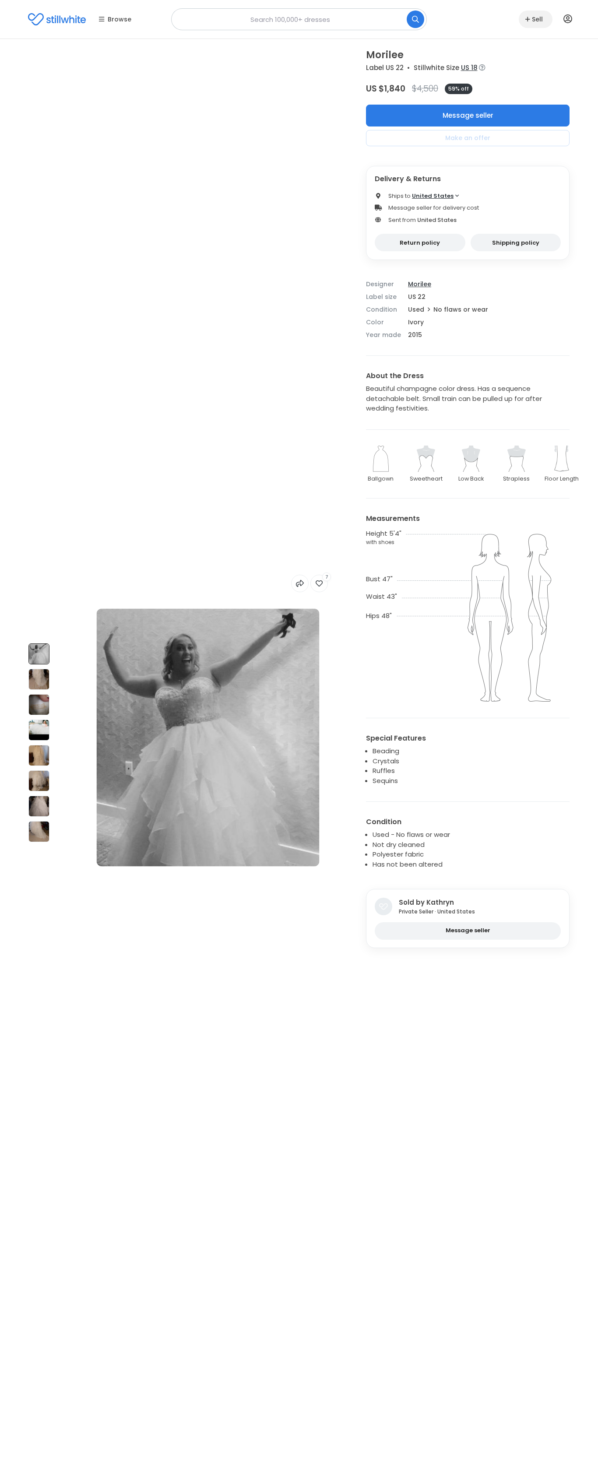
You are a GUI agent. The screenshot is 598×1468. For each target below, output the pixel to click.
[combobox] (299, 19)
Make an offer (467, 137)
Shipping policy (515, 243)
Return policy (420, 243)
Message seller (468, 115)
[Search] (415, 19)
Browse (119, 19)
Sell (537, 19)
